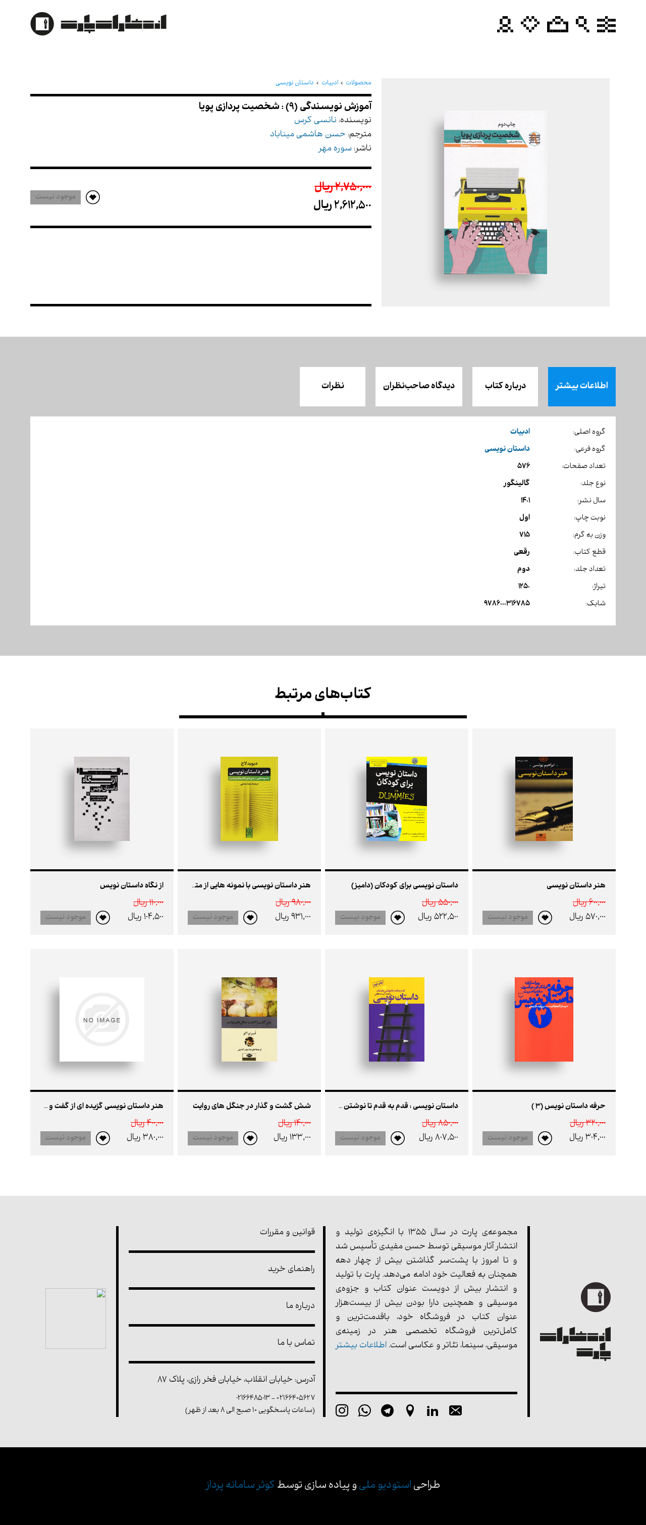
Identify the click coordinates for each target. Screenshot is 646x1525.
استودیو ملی (385, 1486)
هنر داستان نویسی (576, 886)
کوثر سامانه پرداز (240, 1486)
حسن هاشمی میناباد (308, 135)
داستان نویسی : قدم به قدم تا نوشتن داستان (388, 1106)
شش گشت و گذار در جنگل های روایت (252, 1106)
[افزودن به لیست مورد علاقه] (545, 918)
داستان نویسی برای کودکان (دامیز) (404, 886)
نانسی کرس (315, 121)
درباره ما (300, 1306)
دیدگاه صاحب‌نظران (419, 387)
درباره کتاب (505, 387)
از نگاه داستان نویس (132, 886)
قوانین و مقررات (287, 1233)
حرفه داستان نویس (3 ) (568, 1106)
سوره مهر (335, 149)
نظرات (332, 387)
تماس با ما (296, 1343)
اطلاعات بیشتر (582, 387)
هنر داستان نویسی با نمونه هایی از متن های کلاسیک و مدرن (217, 886)
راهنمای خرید (291, 1270)
